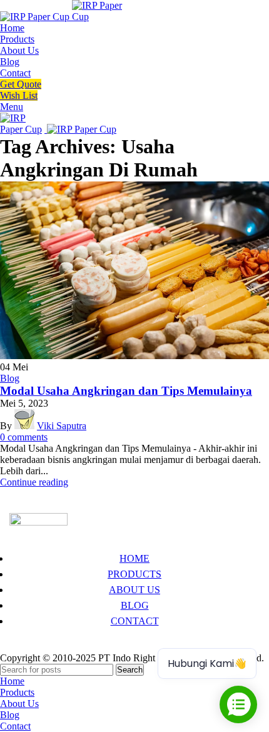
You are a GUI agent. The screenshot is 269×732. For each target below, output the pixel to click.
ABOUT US (134, 589)
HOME (134, 558)
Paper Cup (30, 646)
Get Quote (20, 84)
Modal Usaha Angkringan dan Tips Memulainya (126, 390)
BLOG (135, 605)
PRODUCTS (134, 574)
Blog (9, 378)
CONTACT (135, 621)
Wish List (19, 95)
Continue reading (34, 482)
